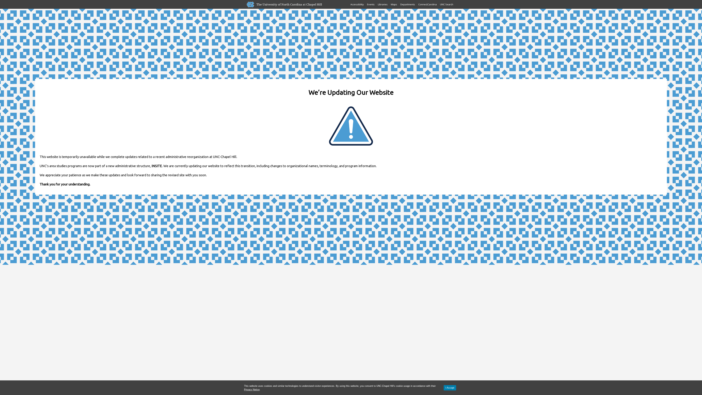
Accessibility (357, 4)
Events (371, 4)
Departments (407, 4)
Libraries (383, 4)
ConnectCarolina (427, 4)
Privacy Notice (252, 389)
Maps (394, 4)
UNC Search (446, 4)
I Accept (450, 387)
